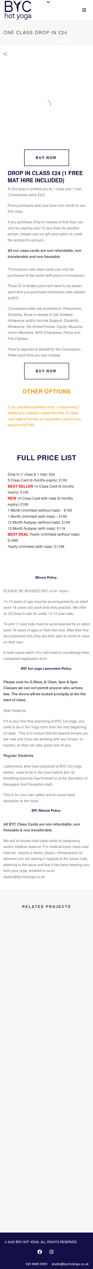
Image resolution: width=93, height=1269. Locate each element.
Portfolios (33, 41)
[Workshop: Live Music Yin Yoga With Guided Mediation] (46, 939)
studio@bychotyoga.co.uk (70, 1264)
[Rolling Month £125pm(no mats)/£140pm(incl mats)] (46, 1088)
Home (18, 41)
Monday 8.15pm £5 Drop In (46, 1207)
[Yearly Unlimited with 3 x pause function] (46, 1014)
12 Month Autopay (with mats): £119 (36, 528)
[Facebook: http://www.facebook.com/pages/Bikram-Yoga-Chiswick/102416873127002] (40, 1252)
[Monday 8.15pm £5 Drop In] (46, 1163)
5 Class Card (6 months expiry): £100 (37, 480)
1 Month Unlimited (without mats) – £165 (40, 510)
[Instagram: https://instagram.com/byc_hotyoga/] (51, 1252)
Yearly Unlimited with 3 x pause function (47, 1057)
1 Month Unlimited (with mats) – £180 (37, 516)
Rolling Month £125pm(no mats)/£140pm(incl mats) (46, 1132)
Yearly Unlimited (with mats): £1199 (36, 546)
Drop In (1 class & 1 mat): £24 (31, 474)
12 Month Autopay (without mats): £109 (39, 522)
